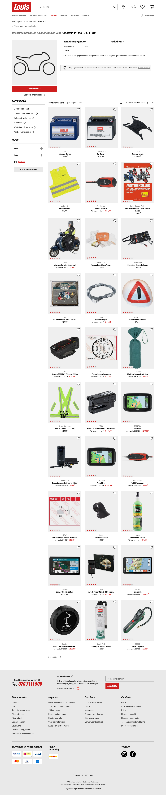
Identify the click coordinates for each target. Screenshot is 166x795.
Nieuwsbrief (17, 718)
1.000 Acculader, (137, 483)
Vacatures (89, 710)
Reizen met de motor (57, 714)
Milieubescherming (129, 726)
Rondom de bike (55, 718)
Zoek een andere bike (33, 95)
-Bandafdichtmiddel (137, 538)
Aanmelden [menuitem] (149, 16)
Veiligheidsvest (64, 208)
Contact (15, 702)
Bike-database (18, 714)
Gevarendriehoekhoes (137, 320)
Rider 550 (137, 428)
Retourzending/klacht (21, 730)
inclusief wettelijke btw (83, 782)
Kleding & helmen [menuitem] (19, 16)
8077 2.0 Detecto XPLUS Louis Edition (101, 428)
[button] (114, 7)
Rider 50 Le (101, 483)
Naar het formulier (144, 68)
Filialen (88, 706)
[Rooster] (116, 102)
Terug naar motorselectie (25, 26)
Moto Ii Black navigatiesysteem (64, 646)
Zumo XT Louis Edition (64, 592)
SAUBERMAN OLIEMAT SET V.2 (64, 320)
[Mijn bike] (133, 7)
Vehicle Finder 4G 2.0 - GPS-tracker (101, 592)
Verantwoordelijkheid (94, 722)
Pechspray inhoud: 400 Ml (101, 646)
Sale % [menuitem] (54, 16)
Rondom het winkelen (94, 714)
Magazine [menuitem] (74, 16)
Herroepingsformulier (130, 718)
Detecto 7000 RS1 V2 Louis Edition (65, 374)
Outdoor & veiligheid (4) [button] (24, 118)
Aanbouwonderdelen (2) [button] (24, 132)
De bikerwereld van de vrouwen (61, 702)
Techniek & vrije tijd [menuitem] (38, 16)
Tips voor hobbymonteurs (59, 706)
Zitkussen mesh (138, 154)
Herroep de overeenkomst (23, 733)
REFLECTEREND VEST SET (65, 428)
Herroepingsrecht (128, 714)
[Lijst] (120, 102)
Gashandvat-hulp (101, 538)
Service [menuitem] (85, 16)
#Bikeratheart (54, 710)
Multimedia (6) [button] (20, 123)
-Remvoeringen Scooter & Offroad (64, 538)
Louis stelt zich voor (93, 702)
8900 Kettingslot (101, 320)
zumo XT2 (137, 592)
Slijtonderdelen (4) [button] (22, 109)
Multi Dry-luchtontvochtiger (137, 374)
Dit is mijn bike (34, 89)
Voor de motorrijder (56, 722)
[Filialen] (124, 7)
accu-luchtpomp (137, 646)
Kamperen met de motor (58, 726)
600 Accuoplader (101, 208)
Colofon (124, 702)
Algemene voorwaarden (131, 706)
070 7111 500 (30, 684)
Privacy (124, 710)
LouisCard (16, 726)
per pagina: (72, 103)
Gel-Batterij (101, 154)
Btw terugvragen (92, 718)
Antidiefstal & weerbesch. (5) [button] (26, 113)
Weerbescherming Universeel (64, 265)
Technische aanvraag (21, 710)
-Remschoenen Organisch (101, 374)
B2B (13, 706)
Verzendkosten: (66, 785)
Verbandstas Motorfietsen (101, 265)
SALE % (22, 162)
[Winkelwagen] (151, 7)
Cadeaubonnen (18, 722)
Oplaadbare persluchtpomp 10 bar (65, 483)
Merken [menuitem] (63, 16)
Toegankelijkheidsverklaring (133, 722)
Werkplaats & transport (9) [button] (25, 127)
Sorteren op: (131, 103)
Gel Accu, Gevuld (64, 154)
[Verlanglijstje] (142, 7)
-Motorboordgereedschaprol (137, 265)
